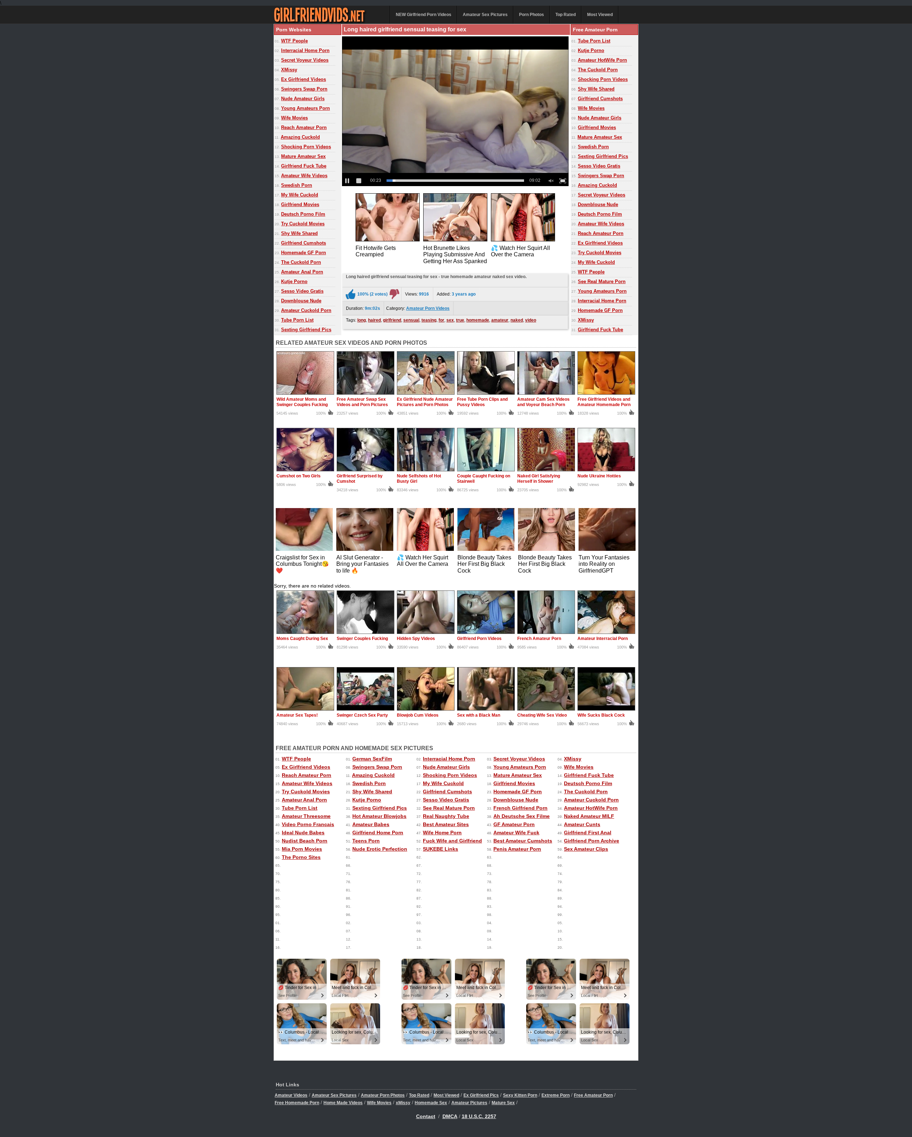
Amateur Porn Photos (383, 1095)
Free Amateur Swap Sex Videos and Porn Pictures (362, 402)
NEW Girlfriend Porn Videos (423, 14)
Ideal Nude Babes (303, 832)
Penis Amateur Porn (517, 849)
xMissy (403, 1102)
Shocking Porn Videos (306, 146)
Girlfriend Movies (300, 204)
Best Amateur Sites (446, 824)
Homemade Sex (431, 1102)
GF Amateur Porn (514, 824)
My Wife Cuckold (299, 195)
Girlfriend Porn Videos (479, 638)
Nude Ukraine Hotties (599, 475)
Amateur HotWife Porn (602, 60)
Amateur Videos (291, 1095)
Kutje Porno (294, 281)
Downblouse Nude (301, 300)
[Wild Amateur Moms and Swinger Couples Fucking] (305, 393)
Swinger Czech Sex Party (362, 715)
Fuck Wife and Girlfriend (452, 841)
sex (450, 320)
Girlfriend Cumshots (303, 243)
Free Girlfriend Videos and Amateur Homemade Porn (604, 402)
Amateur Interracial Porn (602, 638)
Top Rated (565, 14)
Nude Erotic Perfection (379, 849)
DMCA (449, 1116)
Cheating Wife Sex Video (542, 715)
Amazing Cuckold (300, 137)
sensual (411, 320)
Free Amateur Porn (593, 1095)
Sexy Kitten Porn (520, 1095)
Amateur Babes (370, 824)
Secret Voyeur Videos (304, 60)
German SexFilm (372, 759)
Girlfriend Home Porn (377, 832)
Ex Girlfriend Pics (481, 1095)
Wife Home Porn (442, 832)
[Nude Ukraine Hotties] (606, 470)
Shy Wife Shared (299, 233)
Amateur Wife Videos (304, 175)
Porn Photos (531, 14)
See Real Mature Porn (602, 281)
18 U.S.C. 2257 (479, 1116)
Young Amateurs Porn (305, 108)
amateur (499, 320)
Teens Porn (366, 841)
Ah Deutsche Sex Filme (521, 816)
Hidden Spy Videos (416, 638)
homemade (477, 320)
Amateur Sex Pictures (485, 14)
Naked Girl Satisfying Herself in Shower (538, 478)
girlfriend (392, 320)
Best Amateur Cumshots (522, 841)
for (441, 320)
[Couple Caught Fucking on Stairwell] (486, 470)
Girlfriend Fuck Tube (303, 166)
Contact (425, 1116)
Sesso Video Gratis (302, 291)
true (460, 320)
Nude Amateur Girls (303, 98)
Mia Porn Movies (302, 849)
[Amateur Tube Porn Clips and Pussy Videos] (486, 393)
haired (374, 320)
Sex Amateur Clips (586, 849)
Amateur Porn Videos (428, 308)
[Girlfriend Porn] (327, 22)
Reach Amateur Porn (304, 127)
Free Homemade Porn (297, 1102)
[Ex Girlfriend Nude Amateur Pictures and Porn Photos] (426, 393)
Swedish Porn (296, 185)
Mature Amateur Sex (303, 156)
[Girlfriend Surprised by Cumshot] (365, 470)
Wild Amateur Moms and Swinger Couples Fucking (302, 402)
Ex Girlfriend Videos (303, 79)
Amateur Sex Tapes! (297, 715)
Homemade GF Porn (303, 252)
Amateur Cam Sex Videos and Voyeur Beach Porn (543, 402)
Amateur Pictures (469, 1102)
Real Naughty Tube (446, 816)
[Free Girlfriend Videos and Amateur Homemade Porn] (606, 393)
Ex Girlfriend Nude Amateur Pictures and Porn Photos (425, 402)
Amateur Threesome (306, 816)
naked (517, 320)
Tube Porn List (297, 320)
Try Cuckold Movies (303, 223)
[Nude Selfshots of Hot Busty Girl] (426, 470)
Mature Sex (503, 1102)
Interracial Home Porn (305, 50)
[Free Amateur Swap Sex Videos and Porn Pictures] (365, 393)
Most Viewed (600, 14)
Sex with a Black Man (478, 715)
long (361, 320)
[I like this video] (350, 294)
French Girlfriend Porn (520, 808)
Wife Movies (294, 118)
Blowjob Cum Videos (418, 715)
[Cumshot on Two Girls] (305, 470)
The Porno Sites (301, 857)
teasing (428, 320)
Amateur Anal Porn (302, 272)
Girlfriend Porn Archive (591, 841)
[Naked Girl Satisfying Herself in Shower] (546, 470)
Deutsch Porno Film (303, 214)
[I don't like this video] (394, 294)
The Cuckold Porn (301, 262)
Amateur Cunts (582, 824)
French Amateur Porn (539, 638)
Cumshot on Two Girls (298, 475)
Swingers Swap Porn (304, 89)
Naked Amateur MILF (589, 816)
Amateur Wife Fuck (516, 832)
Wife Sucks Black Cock (601, 715)
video (530, 320)
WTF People (294, 40)
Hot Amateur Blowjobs (379, 816)
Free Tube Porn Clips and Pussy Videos (482, 402)
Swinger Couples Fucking (362, 638)
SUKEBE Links (440, 849)
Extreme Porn (556, 1095)
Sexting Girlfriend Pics (306, 329)
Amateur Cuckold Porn (306, 310)
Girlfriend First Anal (587, 832)
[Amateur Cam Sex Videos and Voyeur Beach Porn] (546, 393)
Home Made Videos (343, 1102)
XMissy (289, 69)
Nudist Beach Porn (304, 841)
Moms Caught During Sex (302, 638)
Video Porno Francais (308, 824)
